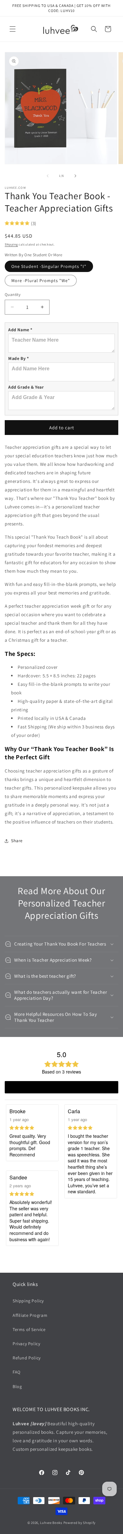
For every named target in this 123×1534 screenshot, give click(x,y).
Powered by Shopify (79, 1522)
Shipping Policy (28, 1301)
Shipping (11, 244)
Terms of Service (29, 1329)
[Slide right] (75, 176)
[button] (13, 29)
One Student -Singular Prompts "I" (48, 266)
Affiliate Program (30, 1315)
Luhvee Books (51, 1522)
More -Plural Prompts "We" (40, 280)
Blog (17, 1386)
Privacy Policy (26, 1343)
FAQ (16, 1372)
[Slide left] (48, 176)
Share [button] (17, 840)
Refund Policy (27, 1358)
